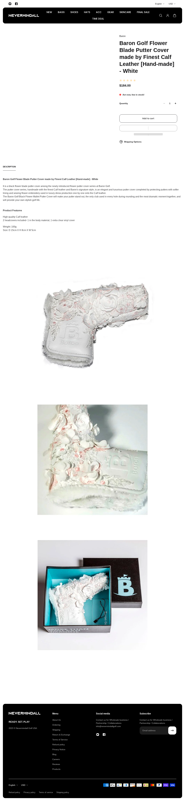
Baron (122, 36)
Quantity (123, 103)
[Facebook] (16, 4)
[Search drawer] (160, 15)
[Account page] (167, 15)
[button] (148, 128)
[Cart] (174, 15)
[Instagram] (10, 4)
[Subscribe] (172, 730)
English (158, 4)
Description (9, 167)
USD (171, 4)
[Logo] (24, 15)
